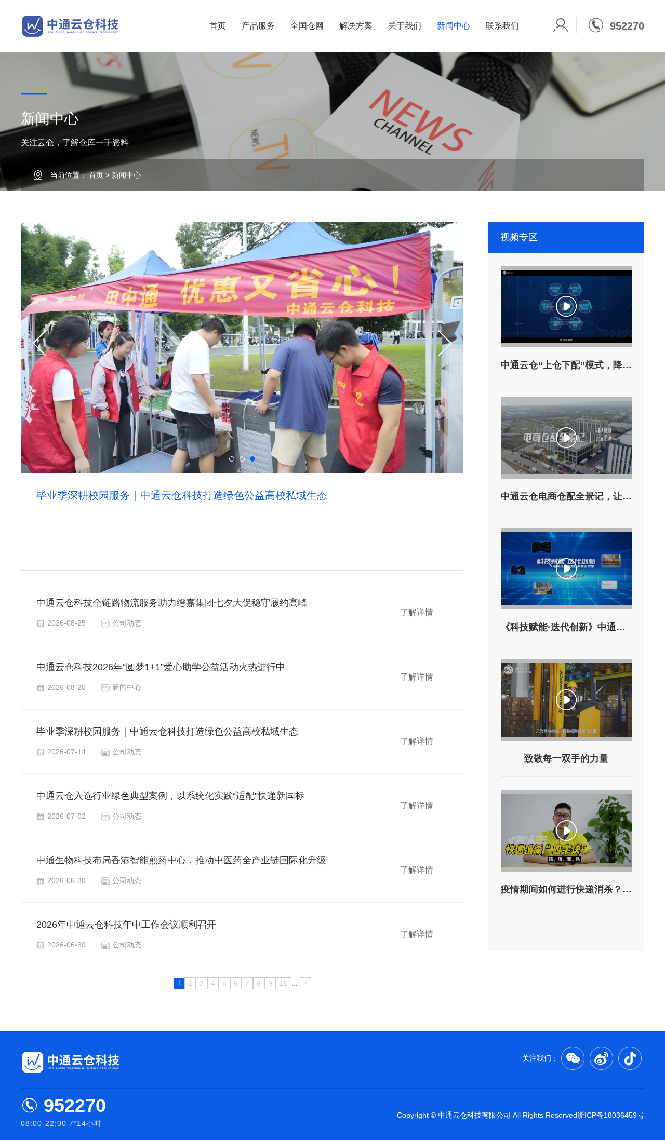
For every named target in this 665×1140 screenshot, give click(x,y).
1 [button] (231, 459)
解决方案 (356, 25)
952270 (75, 1105)
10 (284, 983)
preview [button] (46, 343)
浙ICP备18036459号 (610, 1115)
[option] (242, 396)
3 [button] (252, 459)
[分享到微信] (572, 1058)
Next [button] (438, 343)
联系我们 (502, 25)
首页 (217, 25)
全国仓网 (307, 25)
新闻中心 (453, 25)
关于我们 (404, 25)
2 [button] (242, 459)
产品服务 (258, 25)
